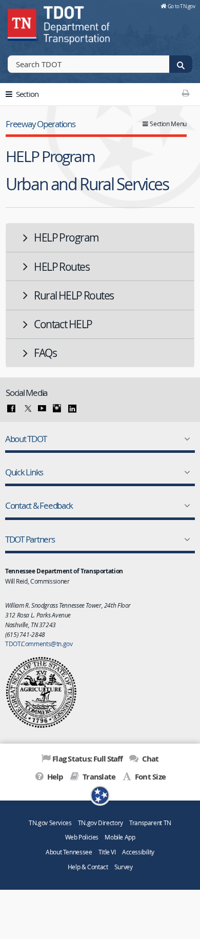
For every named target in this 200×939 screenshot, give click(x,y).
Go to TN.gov (181, 6)
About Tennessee (69, 852)
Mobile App (120, 837)
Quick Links (24, 472)
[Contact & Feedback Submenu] (185, 505)
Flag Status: (87, 758)
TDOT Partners (30, 539)
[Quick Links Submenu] (185, 472)
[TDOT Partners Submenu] (185, 539)
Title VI (107, 852)
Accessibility (138, 852)
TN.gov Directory (100, 822)
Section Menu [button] (168, 123)
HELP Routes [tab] (61, 266)
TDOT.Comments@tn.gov (39, 644)
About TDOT (25, 439)
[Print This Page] (185, 93)
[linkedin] (72, 408)
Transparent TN (150, 822)
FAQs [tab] (45, 353)
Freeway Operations (40, 124)
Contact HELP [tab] (63, 324)
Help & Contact (88, 867)
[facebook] (11, 408)
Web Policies (82, 837)
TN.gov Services (50, 822)
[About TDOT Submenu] (185, 439)
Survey (123, 867)
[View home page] (23, 23)
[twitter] (26, 408)
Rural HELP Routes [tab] (73, 295)
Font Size (149, 776)
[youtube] (42, 408)
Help (54, 776)
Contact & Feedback (39, 505)
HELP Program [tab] (66, 237)
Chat (149, 758)
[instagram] (57, 408)
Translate (98, 776)
